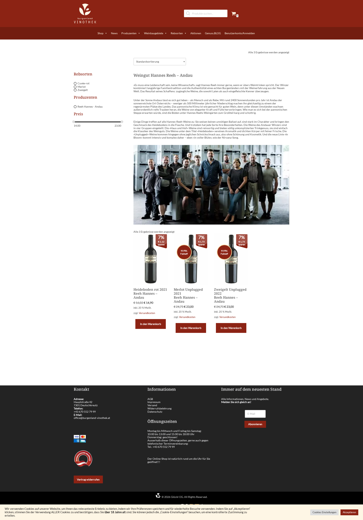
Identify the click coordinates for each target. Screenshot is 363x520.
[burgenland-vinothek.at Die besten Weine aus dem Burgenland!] (85, 13)
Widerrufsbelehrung (159, 408)
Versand (152, 405)
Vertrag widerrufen (88, 479)
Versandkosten (147, 313)
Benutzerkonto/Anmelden (240, 33)
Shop (100, 33)
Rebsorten (177, 33)
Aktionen (195, 33)
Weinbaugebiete (153, 33)
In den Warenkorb (150, 323)
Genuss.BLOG (213, 33)
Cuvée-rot (83, 83)
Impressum (154, 402)
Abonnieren (255, 424)
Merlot (82, 86)
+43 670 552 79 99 (85, 411)
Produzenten (129, 33)
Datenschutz (154, 411)
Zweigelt (83, 90)
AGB (150, 399)
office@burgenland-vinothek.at (92, 417)
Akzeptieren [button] (349, 512)
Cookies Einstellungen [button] (324, 512)
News (114, 33)
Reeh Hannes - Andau (90, 106)
